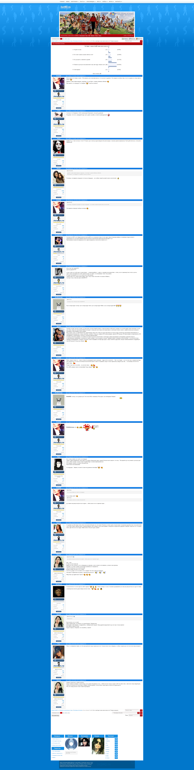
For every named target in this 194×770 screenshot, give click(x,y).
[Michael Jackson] (68, 7)
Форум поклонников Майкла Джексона (67, 762)
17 (84, 584)
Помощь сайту (90, 763)
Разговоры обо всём (77, 41)
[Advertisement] (134, 726)
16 (84, 554)
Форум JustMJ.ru (55, 41)
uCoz (92, 762)
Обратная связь (63, 763)
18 (85, 614)
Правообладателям (70, 763)
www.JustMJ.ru (78, 762)
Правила (92, 35)
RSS (89, 35)
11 (84, 392)
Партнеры (81, 763)
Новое (100, 35)
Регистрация (82, 35)
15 (84, 522)
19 (85, 643)
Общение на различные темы (65, 41)
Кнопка (85, 763)
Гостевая (76, 763)
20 (85, 680)
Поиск (96, 35)
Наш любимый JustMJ (87, 41)
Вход (87, 35)
